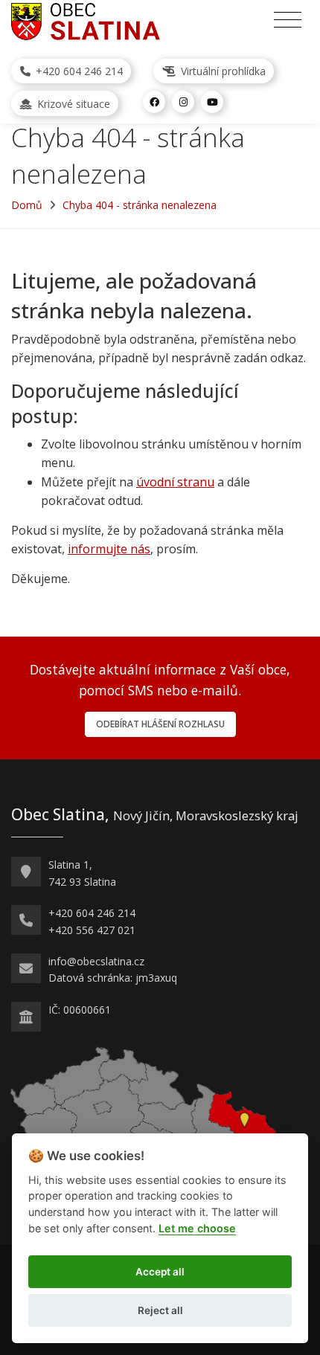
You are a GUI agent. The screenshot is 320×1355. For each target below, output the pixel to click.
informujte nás (109, 549)
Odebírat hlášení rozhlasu (160, 724)
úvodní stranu (175, 482)
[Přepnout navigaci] (287, 20)
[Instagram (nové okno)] (183, 102)
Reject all (160, 1310)
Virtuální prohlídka (222, 71)
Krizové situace (72, 104)
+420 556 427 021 (91, 930)
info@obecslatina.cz (96, 961)
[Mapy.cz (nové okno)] (143, 1121)
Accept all (160, 1272)
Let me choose (197, 1228)
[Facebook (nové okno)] (154, 102)
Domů (26, 205)
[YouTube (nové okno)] (212, 102)
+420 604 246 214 (78, 71)
